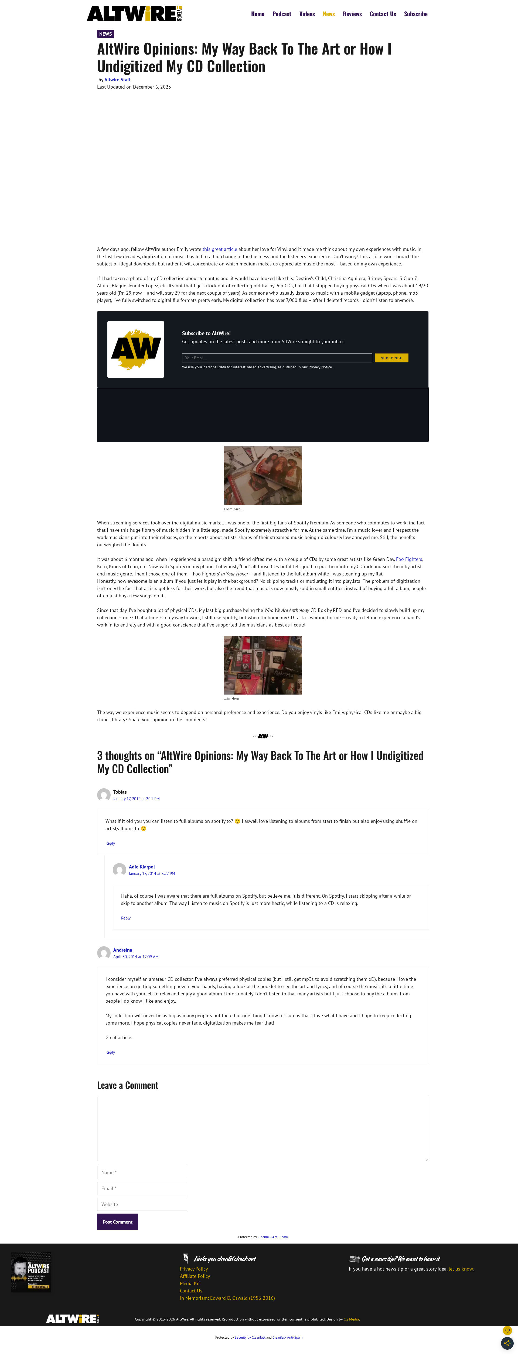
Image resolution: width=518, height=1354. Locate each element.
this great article (220, 249)
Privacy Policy (194, 1269)
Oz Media (351, 1319)
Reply (110, 843)
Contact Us (383, 13)
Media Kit (190, 1283)
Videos (307, 13)
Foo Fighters (409, 559)
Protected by (263, 1237)
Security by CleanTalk (250, 1337)
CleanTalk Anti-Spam (273, 1237)
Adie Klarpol (142, 867)
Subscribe (416, 13)
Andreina (122, 950)
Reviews (352, 13)
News (329, 13)
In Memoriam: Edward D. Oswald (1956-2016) (227, 1298)
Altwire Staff (117, 79)
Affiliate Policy (195, 1276)
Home (257, 13)
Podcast (281, 13)
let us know (461, 1269)
